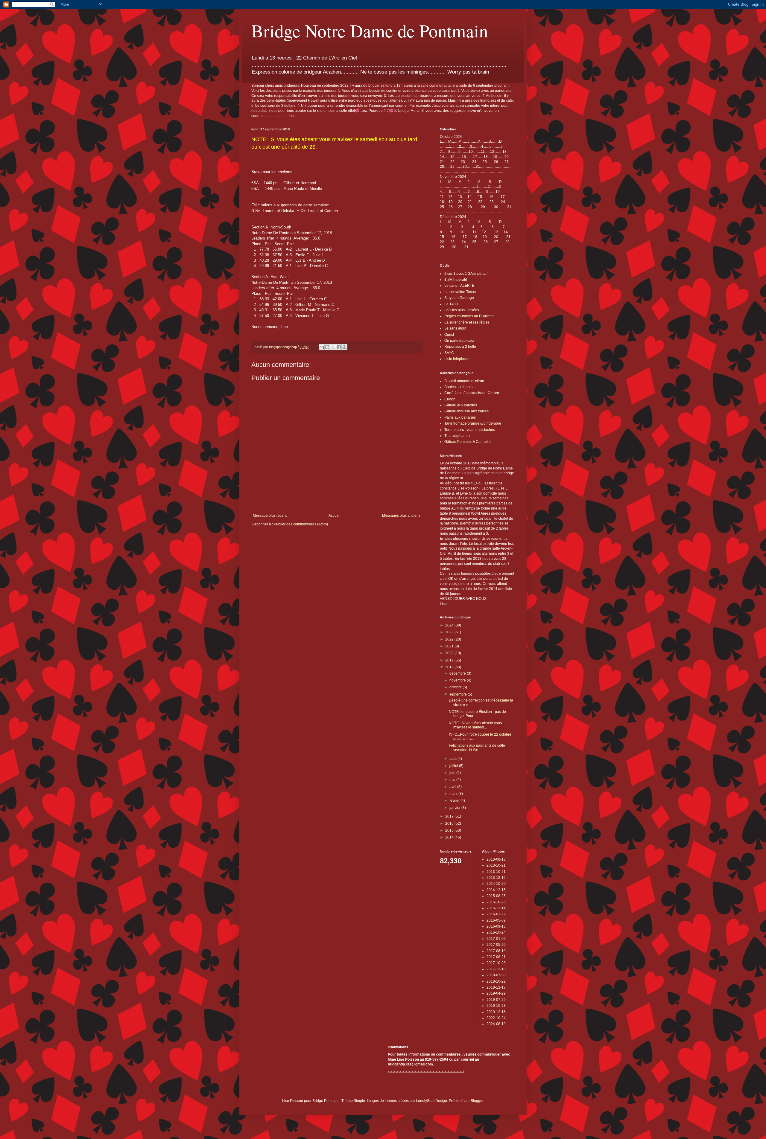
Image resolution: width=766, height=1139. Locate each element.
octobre (456, 687)
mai (452, 779)
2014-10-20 (496, 884)
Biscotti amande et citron (464, 381)
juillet (454, 766)
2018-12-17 (496, 987)
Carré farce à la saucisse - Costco (471, 393)
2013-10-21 (496, 865)
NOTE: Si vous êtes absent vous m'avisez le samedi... (475, 725)
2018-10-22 (496, 981)
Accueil (335, 515)
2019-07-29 (496, 1000)
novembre (458, 680)
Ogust (449, 335)
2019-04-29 (496, 993)
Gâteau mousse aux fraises (466, 411)
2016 (450, 823)
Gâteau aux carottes (460, 405)
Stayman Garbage (459, 298)
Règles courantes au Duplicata (469, 316)
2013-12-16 (496, 878)
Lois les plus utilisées (461, 310)
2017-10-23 (496, 963)
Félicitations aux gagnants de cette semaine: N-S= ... (477, 747)
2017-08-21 (496, 957)
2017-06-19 (496, 951)
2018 (450, 667)
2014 (450, 837)
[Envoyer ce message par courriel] (322, 347)
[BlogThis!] (327, 347)
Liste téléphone (456, 359)
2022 (450, 639)
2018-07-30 (496, 975)
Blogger (477, 1101)
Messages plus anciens (401, 515)
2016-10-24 (496, 932)
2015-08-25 (496, 896)
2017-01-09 (496, 939)
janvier (455, 808)
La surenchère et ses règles (467, 322)
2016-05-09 (496, 920)
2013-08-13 (496, 859)
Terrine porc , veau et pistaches (469, 430)
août (453, 759)
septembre (458, 694)
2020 (450, 653)
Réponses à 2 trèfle (460, 346)
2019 (450, 660)
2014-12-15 (496, 890)
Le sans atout (455, 328)
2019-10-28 (496, 1006)
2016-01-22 (496, 914)
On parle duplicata (459, 341)
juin (452, 773)
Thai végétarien (457, 436)
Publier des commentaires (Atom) (301, 524)
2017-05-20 (496, 945)
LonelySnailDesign (431, 1101)
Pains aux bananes (460, 417)
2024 (450, 625)
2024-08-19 (496, 1024)
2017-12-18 (496, 969)
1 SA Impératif (455, 279)
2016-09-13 (496, 926)
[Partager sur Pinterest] (344, 347)
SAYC (449, 353)
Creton (449, 399)
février (454, 800)
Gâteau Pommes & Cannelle (467, 442)
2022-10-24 (496, 1018)
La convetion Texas (460, 292)
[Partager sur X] (333, 347)
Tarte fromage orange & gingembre (472, 423)
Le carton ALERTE (459, 285)
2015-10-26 (496, 902)
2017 (450, 816)
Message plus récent (270, 515)
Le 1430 (451, 304)
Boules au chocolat (459, 387)
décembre (458, 673)
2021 (450, 646)
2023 (450, 632)
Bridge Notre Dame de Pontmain (369, 30)
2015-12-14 (496, 908)
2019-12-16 (496, 1012)
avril (453, 787)
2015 (450, 830)
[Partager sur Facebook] (339, 347)
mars (453, 794)
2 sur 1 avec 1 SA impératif (465, 274)
